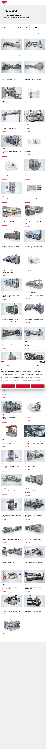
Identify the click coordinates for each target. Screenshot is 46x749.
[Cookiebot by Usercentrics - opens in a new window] (39, 362)
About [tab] (38, 365)
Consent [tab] (8, 365)
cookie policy (12, 381)
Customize (22, 386)
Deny (8, 386)
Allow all (37, 386)
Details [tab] (23, 365)
